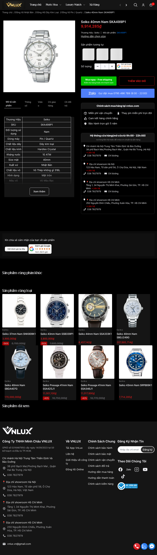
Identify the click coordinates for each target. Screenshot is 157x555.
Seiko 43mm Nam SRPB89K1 (135, 385)
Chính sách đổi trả (98, 465)
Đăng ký (147, 449)
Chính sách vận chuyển (101, 459)
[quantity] (97, 66)
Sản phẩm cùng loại (17, 290)
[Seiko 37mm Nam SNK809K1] (19, 311)
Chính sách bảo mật (99, 453)
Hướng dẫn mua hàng (100, 471)
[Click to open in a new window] (39, 56)
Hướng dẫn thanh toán (101, 477)
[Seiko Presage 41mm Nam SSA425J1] (59, 362)
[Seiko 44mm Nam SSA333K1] (95, 311)
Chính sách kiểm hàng (100, 483)
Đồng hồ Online (75, 469)
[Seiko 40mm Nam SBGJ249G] (133, 311)
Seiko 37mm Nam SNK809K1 (19, 333)
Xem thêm (39, 191)
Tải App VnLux (74, 447)
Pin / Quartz (47, 138)
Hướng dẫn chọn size (93, 36)
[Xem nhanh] (31, 298)
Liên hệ (70, 453)
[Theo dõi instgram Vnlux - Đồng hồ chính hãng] (137, 469)
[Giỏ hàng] (151, 4)
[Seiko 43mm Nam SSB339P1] (57, 311)
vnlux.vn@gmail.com (19, 543)
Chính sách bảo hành (100, 447)
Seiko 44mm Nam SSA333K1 (95, 333)
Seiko (47, 119)
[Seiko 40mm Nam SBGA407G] (21, 362)
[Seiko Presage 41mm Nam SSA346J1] (97, 362)
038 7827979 (94, 155)
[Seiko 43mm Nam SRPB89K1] (136, 362)
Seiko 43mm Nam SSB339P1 (56, 333)
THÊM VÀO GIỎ (137, 81)
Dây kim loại (47, 143)
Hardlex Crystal (47, 149)
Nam (46, 131)
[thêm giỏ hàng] (24, 298)
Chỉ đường (113, 155)
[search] (123, 15)
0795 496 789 (121, 93)
